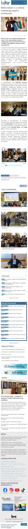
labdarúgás (13, 461)
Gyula (23, 464)
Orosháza (23, 468)
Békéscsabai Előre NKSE (17, 471)
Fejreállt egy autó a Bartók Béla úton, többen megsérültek (13, 351)
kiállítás (7, 461)
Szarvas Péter (4, 478)
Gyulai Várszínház (16, 476)
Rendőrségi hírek (13, 478)
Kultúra (2, 175)
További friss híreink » (14, 298)
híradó (2, 461)
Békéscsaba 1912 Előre (6, 464)
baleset (3, 476)
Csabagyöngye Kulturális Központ (7, 177)
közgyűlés (24, 476)
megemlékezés (23, 177)
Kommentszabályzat (17, 521)
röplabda (15, 464)
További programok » (14, 343)
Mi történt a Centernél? (6, 354)
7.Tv (23, 473)
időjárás (3, 471)
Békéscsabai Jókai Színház (7, 468)
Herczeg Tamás (16, 177)
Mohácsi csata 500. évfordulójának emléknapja (15, 338)
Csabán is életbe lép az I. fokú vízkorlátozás (10, 360)
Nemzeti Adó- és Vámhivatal (7, 480)
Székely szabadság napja (14, 175)
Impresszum (8, 521)
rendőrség (3, 473)
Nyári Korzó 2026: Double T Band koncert (17, 324)
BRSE (20, 464)
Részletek (9, 527)
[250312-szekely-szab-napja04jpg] (14, 155)
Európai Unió (19, 480)
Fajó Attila (25, 35)
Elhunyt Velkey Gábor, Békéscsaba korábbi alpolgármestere (13, 349)
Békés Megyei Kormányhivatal (14, 473)
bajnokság (8, 476)
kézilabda (9, 471)
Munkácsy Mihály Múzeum (7, 466)
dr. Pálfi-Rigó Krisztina (5, 179)
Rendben (24, 524)
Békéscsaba (7, 175)
